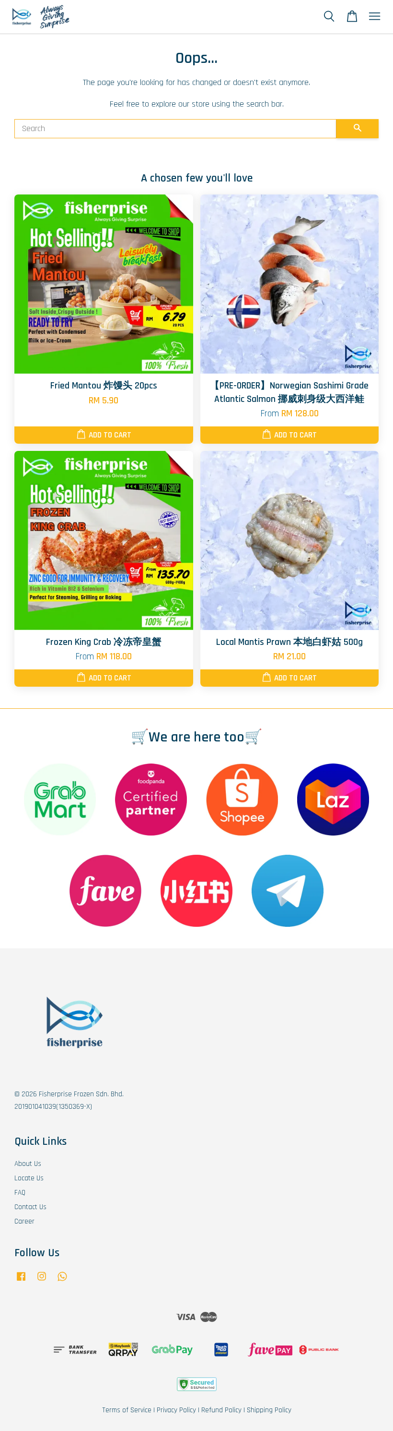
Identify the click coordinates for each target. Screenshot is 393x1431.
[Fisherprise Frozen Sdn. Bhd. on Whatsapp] (62, 1280)
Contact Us (30, 1207)
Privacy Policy (176, 1410)
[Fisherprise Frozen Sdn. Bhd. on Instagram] (41, 1280)
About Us (27, 1163)
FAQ (19, 1192)
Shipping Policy (269, 1410)
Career (24, 1221)
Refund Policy (221, 1410)
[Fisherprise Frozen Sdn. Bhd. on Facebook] (21, 1280)
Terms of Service (126, 1410)
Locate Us (29, 1178)
